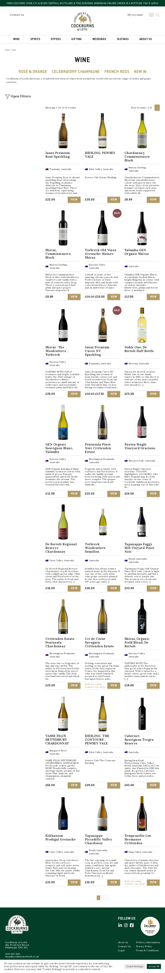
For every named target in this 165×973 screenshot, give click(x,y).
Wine (16, 39)
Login (121, 950)
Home (7, 50)
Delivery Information (148, 942)
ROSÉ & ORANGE (33, 72)
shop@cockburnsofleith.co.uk (22, 956)
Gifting (76, 39)
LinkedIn (120, 925)
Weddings (99, 39)
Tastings (123, 39)
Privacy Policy (144, 946)
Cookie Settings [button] (134, 966)
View (74, 199)
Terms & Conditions (147, 950)
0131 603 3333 (12, 954)
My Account (135, 14)
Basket (151, 15)
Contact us (17, 14)
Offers (56, 39)
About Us (145, 39)
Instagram (126, 925)
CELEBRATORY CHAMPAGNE (76, 72)
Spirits (35, 39)
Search (157, 15)
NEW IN (140, 72)
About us (123, 942)
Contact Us (124, 946)
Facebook (132, 925)
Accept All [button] (154, 966)
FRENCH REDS (116, 72)
